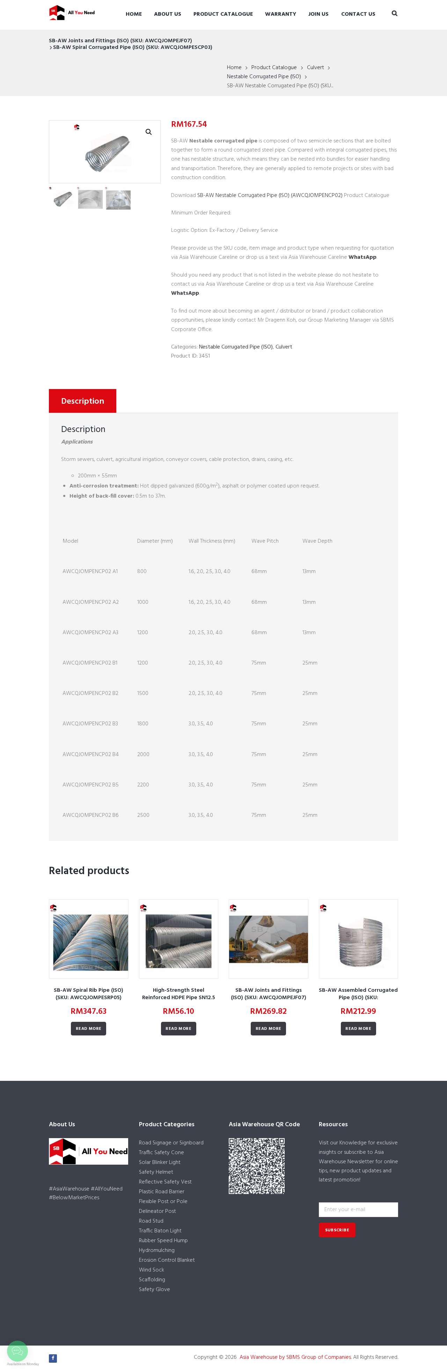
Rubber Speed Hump (163, 1240)
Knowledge (353, 1143)
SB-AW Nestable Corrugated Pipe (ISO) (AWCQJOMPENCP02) (270, 195)
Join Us (318, 14)
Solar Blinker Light (160, 1162)
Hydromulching (157, 1250)
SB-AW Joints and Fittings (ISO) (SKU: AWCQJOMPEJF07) (120, 40)
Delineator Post (157, 1211)
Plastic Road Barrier (161, 1191)
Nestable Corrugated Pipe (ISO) (264, 77)
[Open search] (394, 14)
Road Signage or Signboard (171, 1143)
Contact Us (358, 14)
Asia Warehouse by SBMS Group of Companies (295, 1357)
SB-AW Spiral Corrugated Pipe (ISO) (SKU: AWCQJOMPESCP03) (132, 47)
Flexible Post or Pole (163, 1201)
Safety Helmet (156, 1172)
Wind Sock (151, 1270)
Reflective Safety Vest (165, 1182)
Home (134, 14)
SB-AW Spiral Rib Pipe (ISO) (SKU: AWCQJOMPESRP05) (88, 994)
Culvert (315, 68)
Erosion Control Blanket (167, 1260)
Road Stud (151, 1221)
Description (82, 401)
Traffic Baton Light (160, 1231)
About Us (167, 14)
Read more (89, 1028)
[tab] (82, 401)
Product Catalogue (223, 14)
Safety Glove (154, 1289)
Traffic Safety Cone (161, 1152)
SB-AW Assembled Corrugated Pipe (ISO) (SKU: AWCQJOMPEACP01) (358, 998)
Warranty (280, 14)
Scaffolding (152, 1279)
